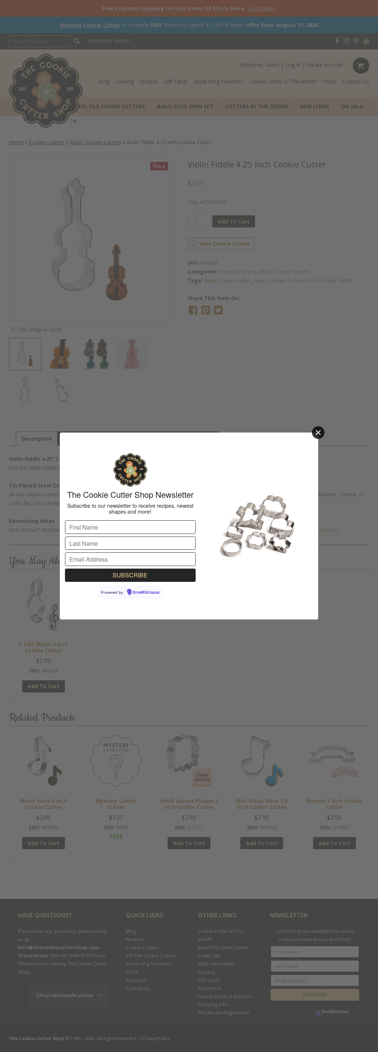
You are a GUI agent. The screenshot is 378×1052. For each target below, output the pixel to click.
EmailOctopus (146, 592)
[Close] (318, 432)
